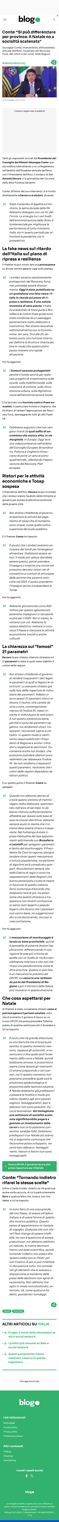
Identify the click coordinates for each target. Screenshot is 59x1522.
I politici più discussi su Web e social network (28, 1345)
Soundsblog (9, 1460)
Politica (18, 1311)
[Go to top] (53, 1512)
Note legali (9, 1423)
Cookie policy (10, 1427)
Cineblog (8, 1456)
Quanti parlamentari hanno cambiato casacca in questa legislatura (27, 1358)
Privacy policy (10, 1431)
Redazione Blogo (15, 63)
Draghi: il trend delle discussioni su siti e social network (31, 1334)
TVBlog (7, 1451)
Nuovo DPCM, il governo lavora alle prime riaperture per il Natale (29, 1166)
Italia (7, 1311)
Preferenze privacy (13, 1436)
